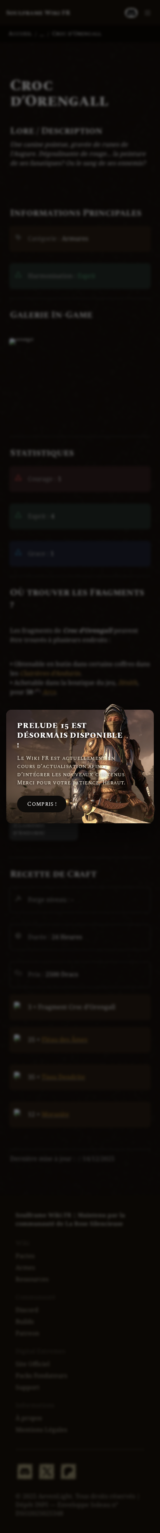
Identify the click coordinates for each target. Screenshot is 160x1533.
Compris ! (41, 804)
